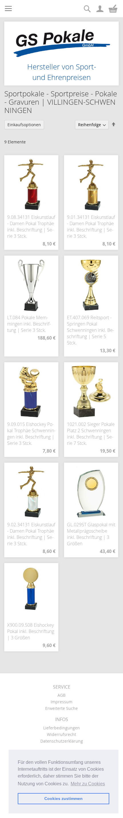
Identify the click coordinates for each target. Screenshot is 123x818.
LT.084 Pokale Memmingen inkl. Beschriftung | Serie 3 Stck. (29, 323)
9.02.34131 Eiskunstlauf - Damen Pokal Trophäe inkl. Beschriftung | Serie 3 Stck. (31, 534)
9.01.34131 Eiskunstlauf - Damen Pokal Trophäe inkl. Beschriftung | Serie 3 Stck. (91, 226)
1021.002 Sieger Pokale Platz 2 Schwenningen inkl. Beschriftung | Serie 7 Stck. (91, 433)
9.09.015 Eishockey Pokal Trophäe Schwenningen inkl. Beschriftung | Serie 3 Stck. (31, 433)
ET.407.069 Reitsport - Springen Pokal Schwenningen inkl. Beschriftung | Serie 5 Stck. (90, 330)
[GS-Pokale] (61, 40)
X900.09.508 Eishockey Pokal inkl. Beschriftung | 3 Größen (30, 631)
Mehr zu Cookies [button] (88, 783)
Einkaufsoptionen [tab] (24, 124)
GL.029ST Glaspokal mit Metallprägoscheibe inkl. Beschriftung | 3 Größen (91, 534)
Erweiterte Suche (61, 708)
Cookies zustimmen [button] (63, 798)
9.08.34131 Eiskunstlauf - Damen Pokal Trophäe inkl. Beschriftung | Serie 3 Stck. (31, 226)
